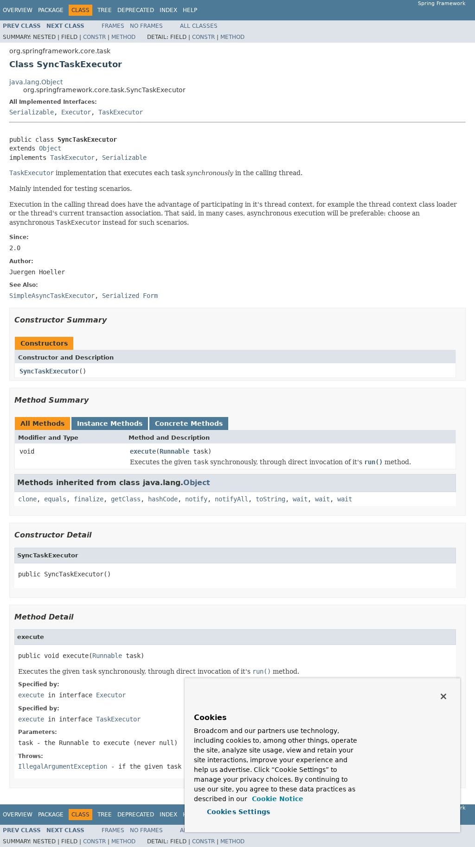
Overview (17, 10)
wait (300, 499)
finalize (88, 499)
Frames (113, 26)
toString (270, 499)
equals (55, 499)
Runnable (174, 451)
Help (190, 10)
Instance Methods (109, 423)
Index (168, 10)
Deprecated (135, 10)
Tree (104, 10)
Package (51, 10)
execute (143, 451)
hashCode (163, 499)
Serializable (31, 112)
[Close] (443, 696)
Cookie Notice (276, 799)
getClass (126, 499)
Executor (76, 112)
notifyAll (231, 499)
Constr (94, 37)
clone (27, 499)
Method (123, 37)
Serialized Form (130, 295)
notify (196, 499)
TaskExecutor (120, 112)
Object (50, 148)
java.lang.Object (36, 82)
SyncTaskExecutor (49, 371)
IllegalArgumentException (62, 766)
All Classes (199, 26)
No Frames (146, 26)
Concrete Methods (189, 423)
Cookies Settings (238, 811)
